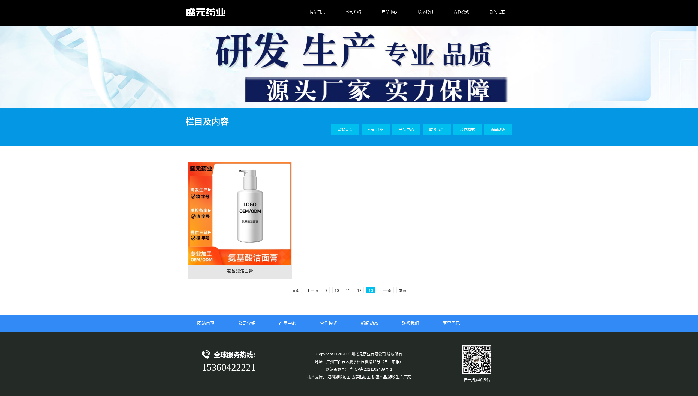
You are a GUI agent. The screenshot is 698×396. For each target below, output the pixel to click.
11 (348, 290)
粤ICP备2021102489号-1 (371, 369)
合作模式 (328, 323)
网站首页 (206, 323)
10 (337, 290)
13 (371, 290)
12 (359, 290)
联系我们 (410, 323)
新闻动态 (369, 323)
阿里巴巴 (451, 323)
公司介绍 (246, 323)
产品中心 (287, 323)
